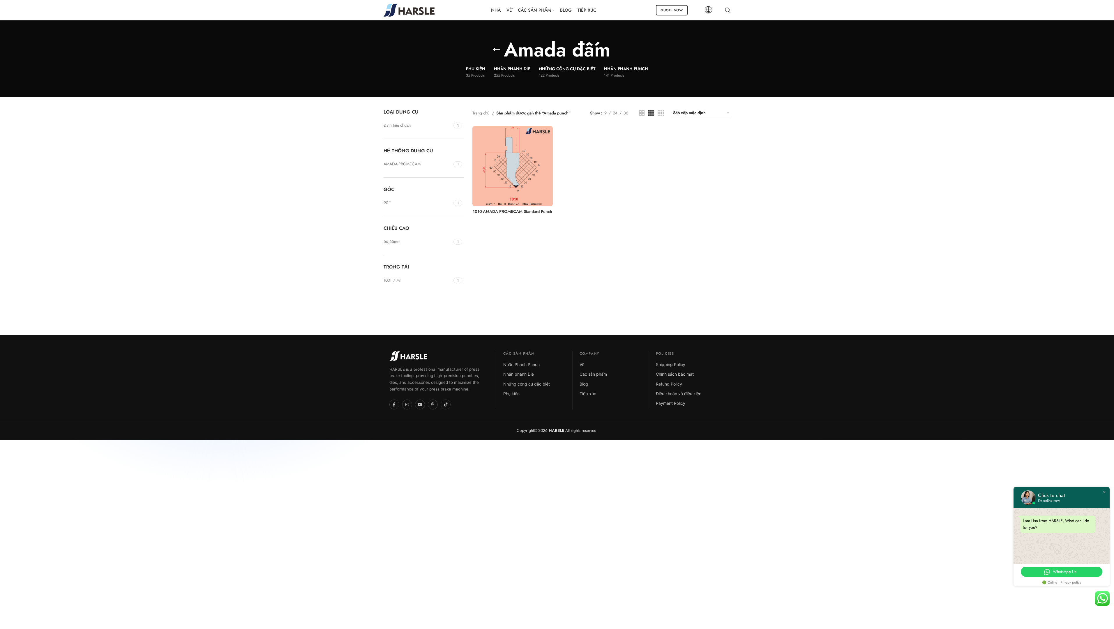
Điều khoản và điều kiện (678, 393)
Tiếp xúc (588, 393)
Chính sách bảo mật (675, 374)
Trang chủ (481, 113)
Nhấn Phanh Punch (521, 364)
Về (582, 364)
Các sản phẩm (593, 374)
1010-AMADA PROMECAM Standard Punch (512, 211)
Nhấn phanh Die (518, 374)
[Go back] (496, 50)
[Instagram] (407, 404)
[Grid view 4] (661, 113)
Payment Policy (670, 403)
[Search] (728, 10)
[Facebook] (394, 404)
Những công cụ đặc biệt (526, 383)
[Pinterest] (433, 404)
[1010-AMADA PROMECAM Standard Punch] (512, 166)
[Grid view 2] (642, 113)
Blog (584, 383)
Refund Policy (669, 383)
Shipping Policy (670, 364)
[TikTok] (446, 404)
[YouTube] (420, 404)
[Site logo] (409, 10)
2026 (550, 430)
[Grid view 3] (651, 113)
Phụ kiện (511, 393)
